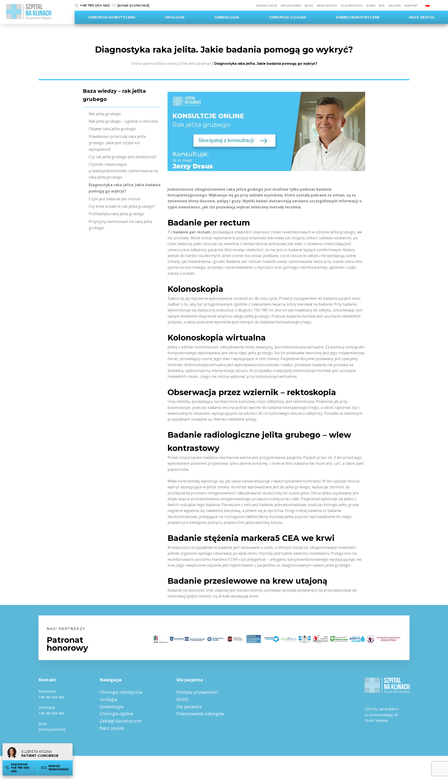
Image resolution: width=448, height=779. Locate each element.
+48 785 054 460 (95, 5)
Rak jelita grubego (196, 63)
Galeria (394, 5)
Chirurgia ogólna (287, 17)
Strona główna (143, 63)
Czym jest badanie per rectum (114, 198)
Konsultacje (266, 5)
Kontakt (411, 5)
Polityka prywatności (197, 692)
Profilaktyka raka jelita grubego (116, 213)
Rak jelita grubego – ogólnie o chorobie (123, 121)
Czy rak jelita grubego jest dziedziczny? (123, 156)
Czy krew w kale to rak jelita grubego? (122, 206)
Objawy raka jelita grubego (112, 128)
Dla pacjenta (352, 5)
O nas (370, 5)
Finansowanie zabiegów (200, 713)
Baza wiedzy (327, 5)
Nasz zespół (422, 17)
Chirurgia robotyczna (111, 17)
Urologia (175, 17)
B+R (382, 5)
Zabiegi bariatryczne (357, 17)
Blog (309, 5)
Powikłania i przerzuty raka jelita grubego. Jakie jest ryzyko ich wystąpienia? (117, 143)
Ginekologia (226, 17)
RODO (182, 699)
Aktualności (291, 5)
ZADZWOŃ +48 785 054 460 (21, 768)
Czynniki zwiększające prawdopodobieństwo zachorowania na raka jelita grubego (123, 171)
